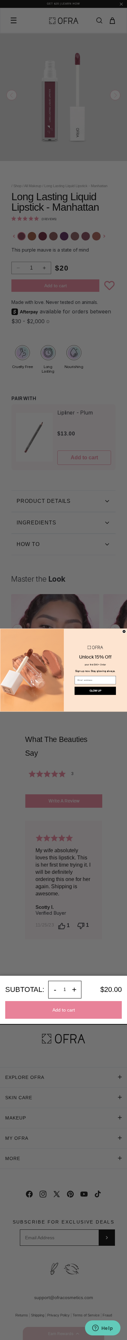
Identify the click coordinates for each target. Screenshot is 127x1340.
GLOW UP (95, 691)
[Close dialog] (124, 631)
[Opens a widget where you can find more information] (102, 1328)
